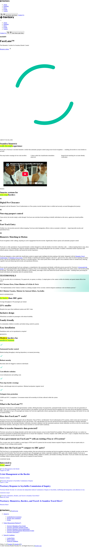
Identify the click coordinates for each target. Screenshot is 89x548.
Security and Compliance (14, 518)
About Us (6, 514)
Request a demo (4, 49)
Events (5, 9)
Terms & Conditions (9, 535)
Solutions (6, 6)
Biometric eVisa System (16, 258)
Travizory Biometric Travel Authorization (18, 529)
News (5, 8)
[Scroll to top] (14, 511)
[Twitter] (20, 544)
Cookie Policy (11, 538)
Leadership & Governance (14, 517)
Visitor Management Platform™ (12, 523)
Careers (5, 11)
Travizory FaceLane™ (13, 532)
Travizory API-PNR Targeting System (17, 527)
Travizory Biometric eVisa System (16, 526)
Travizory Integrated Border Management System (20, 530)
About (5, 4)
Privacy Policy (11, 539)
